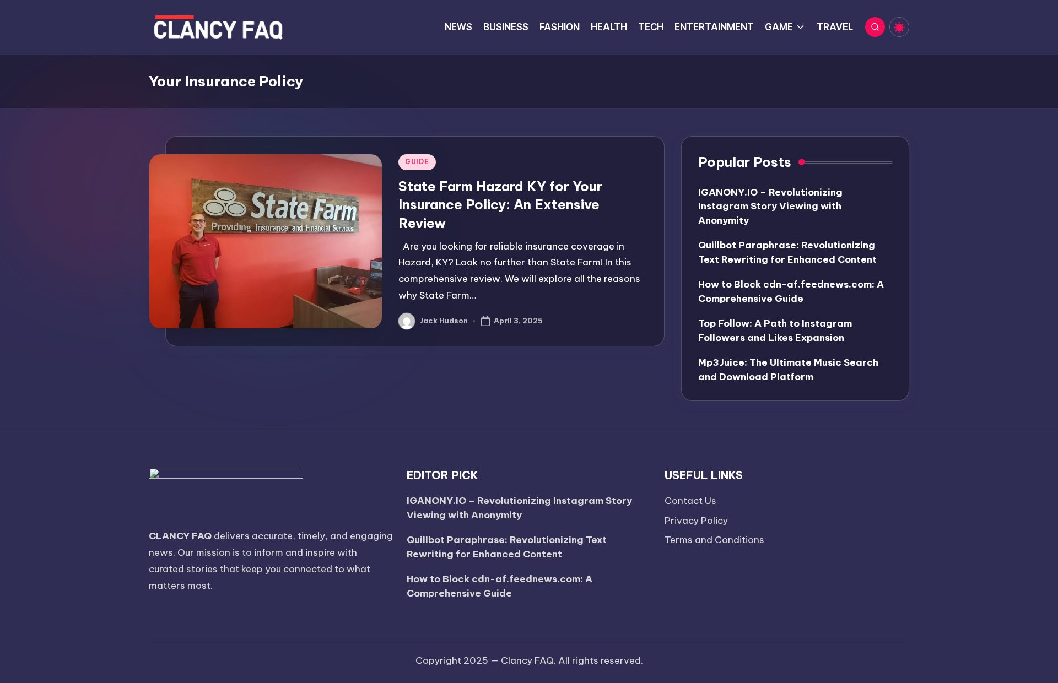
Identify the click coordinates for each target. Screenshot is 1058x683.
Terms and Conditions (714, 540)
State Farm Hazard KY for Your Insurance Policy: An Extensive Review (500, 204)
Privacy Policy (696, 520)
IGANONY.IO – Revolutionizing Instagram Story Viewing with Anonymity (770, 206)
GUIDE (417, 162)
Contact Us (690, 501)
